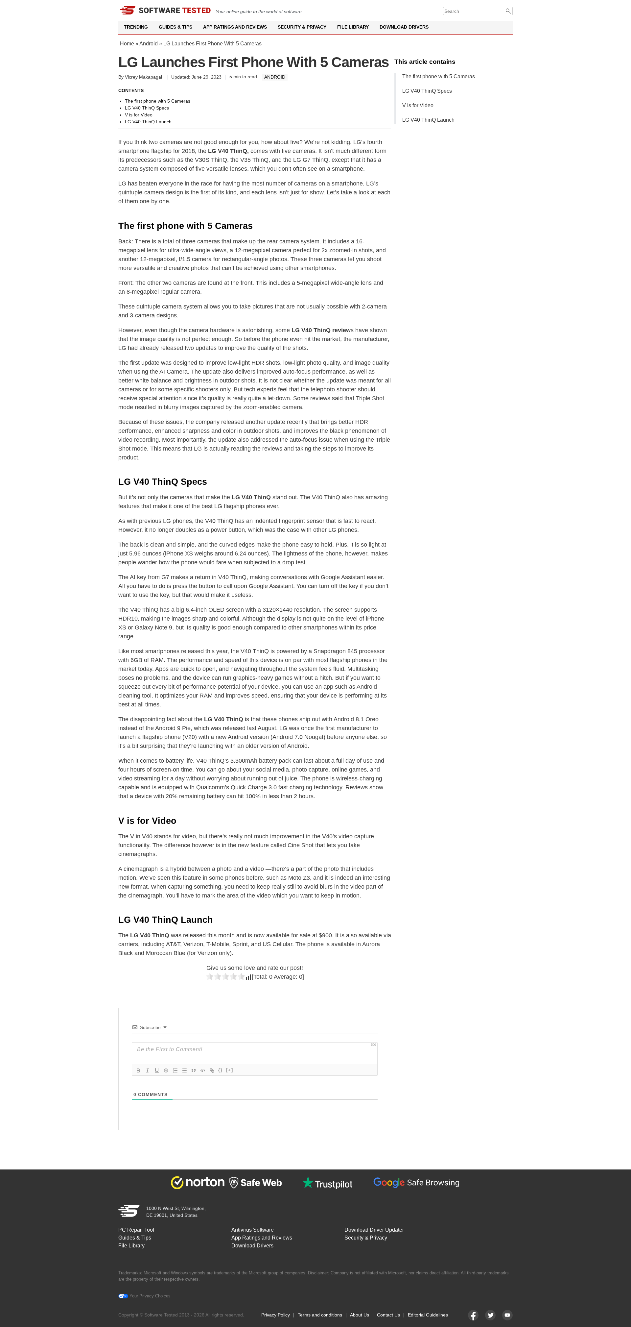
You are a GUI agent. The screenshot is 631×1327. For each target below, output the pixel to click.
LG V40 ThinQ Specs (427, 91)
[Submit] (508, 11)
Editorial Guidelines (428, 1314)
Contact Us (388, 1314)
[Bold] (138, 1070)
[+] (229, 1070)
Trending (136, 27)
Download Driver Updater (374, 1230)
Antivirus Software (252, 1230)
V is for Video (417, 105)
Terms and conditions (320, 1314)
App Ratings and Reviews (235, 27)
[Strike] (166, 1070)
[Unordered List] (184, 1070)
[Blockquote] (193, 1070)
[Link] (212, 1070)
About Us (359, 1314)
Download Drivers (404, 27)
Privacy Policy (275, 1314)
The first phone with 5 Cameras (438, 76)
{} (220, 1070)
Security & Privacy (302, 27)
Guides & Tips (175, 27)
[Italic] (147, 1070)
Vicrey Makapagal (143, 77)
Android (148, 43)
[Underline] (156, 1070)
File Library (353, 27)
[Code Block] (202, 1070)
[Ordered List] (175, 1070)
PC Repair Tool (136, 1230)
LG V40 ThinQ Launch (428, 120)
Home (127, 43)
